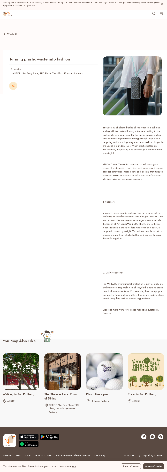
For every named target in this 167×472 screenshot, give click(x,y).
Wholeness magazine (136, 310)
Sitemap (27, 455)
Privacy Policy (99, 455)
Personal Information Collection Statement (72, 455)
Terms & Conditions (43, 455)
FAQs (18, 455)
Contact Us (7, 455)
